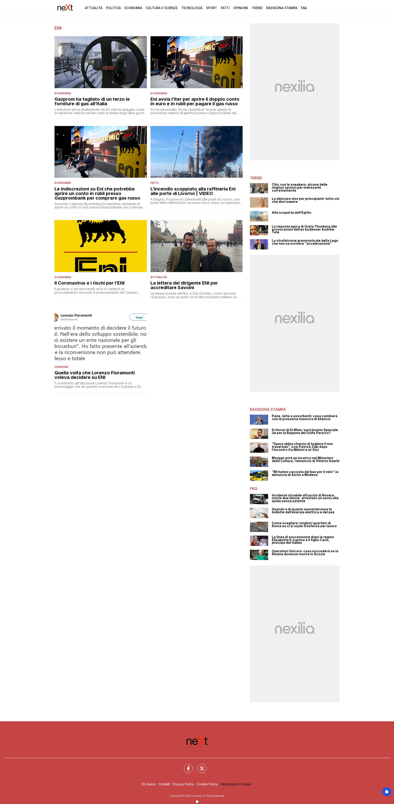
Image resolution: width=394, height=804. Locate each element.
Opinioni (240, 8)
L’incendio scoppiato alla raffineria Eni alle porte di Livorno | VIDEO (193, 191)
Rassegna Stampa (281, 8)
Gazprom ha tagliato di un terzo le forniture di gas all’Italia (92, 101)
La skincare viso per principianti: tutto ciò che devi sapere (305, 200)
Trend (257, 8)
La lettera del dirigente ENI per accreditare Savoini (184, 285)
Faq (304, 8)
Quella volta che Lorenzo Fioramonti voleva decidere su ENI (94, 375)
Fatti (225, 8)
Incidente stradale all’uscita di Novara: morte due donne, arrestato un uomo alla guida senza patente (305, 498)
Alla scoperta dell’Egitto (291, 212)
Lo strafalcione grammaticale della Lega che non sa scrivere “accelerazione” (305, 242)
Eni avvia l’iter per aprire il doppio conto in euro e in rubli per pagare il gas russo (194, 101)
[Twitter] (199, 766)
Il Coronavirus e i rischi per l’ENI (89, 283)
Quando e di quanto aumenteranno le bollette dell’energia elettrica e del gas (303, 511)
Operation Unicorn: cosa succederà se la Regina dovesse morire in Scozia (305, 552)
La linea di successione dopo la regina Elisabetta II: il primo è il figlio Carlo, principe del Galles (303, 540)
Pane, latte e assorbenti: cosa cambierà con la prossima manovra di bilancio (304, 417)
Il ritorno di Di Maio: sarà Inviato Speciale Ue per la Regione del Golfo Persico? (305, 431)
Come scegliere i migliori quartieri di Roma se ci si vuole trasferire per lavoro (304, 524)
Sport (211, 8)
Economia (133, 8)
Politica (113, 8)
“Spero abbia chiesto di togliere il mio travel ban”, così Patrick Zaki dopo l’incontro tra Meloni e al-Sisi (302, 446)
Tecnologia (191, 8)
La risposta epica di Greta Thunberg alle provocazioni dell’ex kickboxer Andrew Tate (304, 229)
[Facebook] (185, 766)
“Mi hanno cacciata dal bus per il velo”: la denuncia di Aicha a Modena (305, 473)
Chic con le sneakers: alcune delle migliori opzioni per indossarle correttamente (299, 187)
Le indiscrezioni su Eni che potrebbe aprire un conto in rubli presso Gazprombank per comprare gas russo (97, 193)
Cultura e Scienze (162, 8)
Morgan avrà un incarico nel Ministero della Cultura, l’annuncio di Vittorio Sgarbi (306, 459)
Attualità (93, 8)
